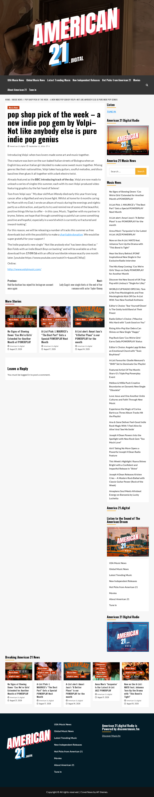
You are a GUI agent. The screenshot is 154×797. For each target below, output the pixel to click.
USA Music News (16, 80)
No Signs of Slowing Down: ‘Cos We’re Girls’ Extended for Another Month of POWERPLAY (20, 336)
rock (10, 323)
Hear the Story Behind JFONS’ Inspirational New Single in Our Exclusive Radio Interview (125, 257)
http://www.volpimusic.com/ (24, 269)
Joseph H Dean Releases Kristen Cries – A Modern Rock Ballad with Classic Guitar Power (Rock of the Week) (127, 480)
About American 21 (17, 90)
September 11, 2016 (37, 146)
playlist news (27, 319)
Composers (100, 664)
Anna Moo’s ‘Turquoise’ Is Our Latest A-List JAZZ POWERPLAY (128, 232)
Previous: (30, 284)
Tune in (32, 90)
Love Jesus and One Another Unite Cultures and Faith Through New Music (127, 400)
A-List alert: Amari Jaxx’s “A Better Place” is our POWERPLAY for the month (88, 336)
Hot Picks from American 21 (116, 80)
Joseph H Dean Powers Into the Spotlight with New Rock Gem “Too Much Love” (127, 439)
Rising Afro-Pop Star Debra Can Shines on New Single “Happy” (125, 330)
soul (78, 323)
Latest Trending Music (58, 80)
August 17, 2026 (50, 349)
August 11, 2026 (103, 697)
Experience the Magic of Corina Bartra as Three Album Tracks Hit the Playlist (126, 413)
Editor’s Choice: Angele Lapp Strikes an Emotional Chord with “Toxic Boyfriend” (127, 351)
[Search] (147, 85)
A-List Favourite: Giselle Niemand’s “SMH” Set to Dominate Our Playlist (127, 362)
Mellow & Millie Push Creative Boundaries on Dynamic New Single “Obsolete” (127, 386)
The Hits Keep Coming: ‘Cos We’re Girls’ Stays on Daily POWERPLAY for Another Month (126, 270)
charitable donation (71, 234)
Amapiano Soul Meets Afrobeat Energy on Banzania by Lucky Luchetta (125, 495)
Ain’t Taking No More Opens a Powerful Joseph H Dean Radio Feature (125, 452)
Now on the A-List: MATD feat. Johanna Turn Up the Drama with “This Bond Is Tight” (126, 244)
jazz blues (100, 668)
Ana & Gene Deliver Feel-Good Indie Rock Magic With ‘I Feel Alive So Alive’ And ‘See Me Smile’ (127, 426)
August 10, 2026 (133, 703)
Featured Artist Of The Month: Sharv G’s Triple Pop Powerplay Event (124, 373)
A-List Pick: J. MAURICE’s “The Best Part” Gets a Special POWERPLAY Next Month (54, 336)
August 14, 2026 (84, 349)
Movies (136, 80)
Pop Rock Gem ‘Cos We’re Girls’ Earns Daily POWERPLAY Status (125, 339)
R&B (50, 323)
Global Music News (35, 80)
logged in (25, 374)
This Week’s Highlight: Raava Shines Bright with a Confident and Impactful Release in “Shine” (127, 465)
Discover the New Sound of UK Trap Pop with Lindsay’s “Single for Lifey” (127, 281)
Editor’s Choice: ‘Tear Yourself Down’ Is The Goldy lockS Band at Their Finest (127, 309)
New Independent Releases (86, 80)
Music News (13, 107)
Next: (80, 284)
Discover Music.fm (111, 735)
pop (44, 323)
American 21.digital (17, 146)
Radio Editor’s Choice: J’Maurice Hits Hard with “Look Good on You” (127, 320)
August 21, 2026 (16, 349)
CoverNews (87, 792)
